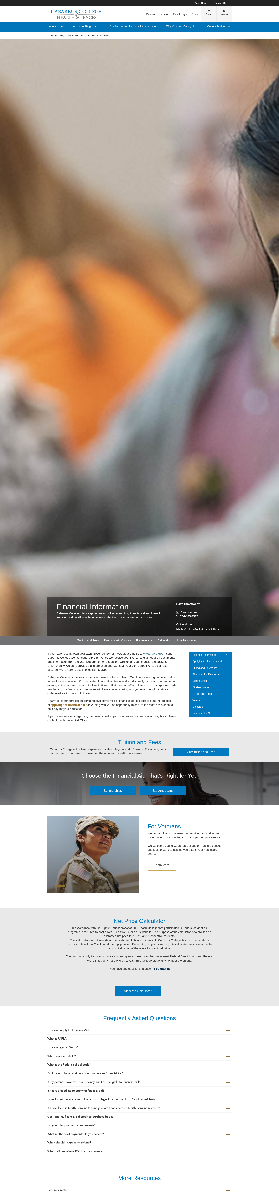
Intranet (164, 14)
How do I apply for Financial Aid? (68, 1030)
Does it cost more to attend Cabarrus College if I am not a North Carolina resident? (101, 1099)
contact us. (163, 968)
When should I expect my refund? (69, 1142)
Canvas (150, 14)
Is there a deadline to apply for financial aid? (75, 1090)
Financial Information (204, 654)
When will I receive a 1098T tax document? (74, 1151)
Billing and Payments (204, 668)
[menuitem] (210, 684)
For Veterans (144, 640)
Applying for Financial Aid (207, 661)
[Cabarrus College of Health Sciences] (76, 14)
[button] (228, 655)
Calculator (163, 640)
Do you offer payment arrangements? (71, 1125)
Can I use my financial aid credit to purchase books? (80, 1116)
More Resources (186, 640)
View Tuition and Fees (200, 752)
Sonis (195, 14)
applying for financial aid (68, 705)
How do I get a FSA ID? (62, 1047)
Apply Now (200, 3)
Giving (208, 14)
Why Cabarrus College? (180, 26)
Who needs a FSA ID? (61, 1056)
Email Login (180, 14)
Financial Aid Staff (202, 713)
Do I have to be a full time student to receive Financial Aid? (85, 1073)
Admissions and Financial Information (131, 26)
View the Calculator (138, 991)
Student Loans (200, 687)
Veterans (197, 700)
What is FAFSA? (57, 1039)
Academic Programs (84, 26)
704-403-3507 (189, 616)
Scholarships (199, 681)
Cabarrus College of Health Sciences (66, 35)
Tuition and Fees (88, 640)
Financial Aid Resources (206, 674)
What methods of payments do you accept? (75, 1134)
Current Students (217, 26)
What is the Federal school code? (69, 1065)
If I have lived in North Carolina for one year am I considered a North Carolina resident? (103, 1108)
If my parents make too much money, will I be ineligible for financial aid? (93, 1082)
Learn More (161, 865)
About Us (54, 26)
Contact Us (220, 3)
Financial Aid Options (117, 640)
